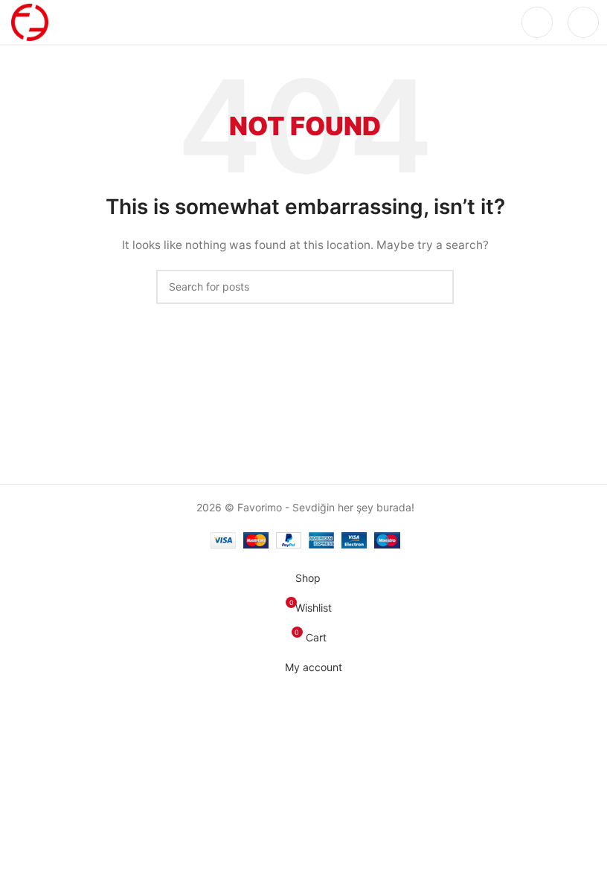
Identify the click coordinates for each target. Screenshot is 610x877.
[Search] (537, 22)
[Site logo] (29, 21)
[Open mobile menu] (583, 22)
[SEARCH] (437, 287)
